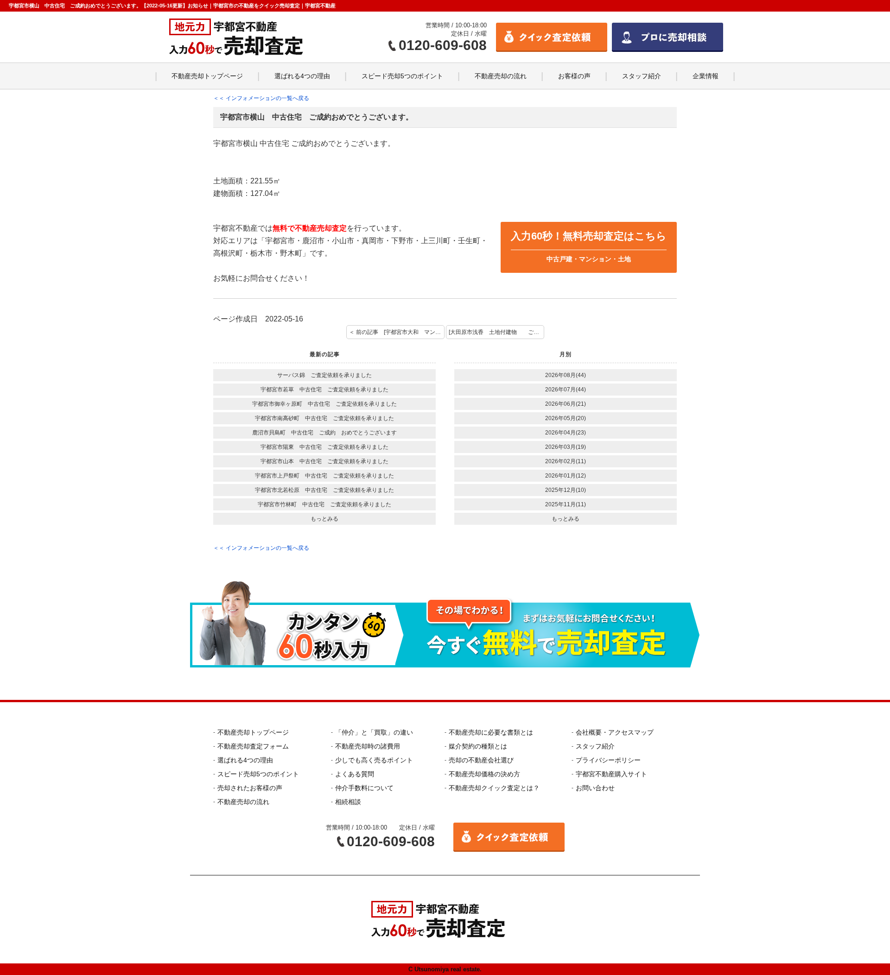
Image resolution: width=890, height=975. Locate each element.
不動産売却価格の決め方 (484, 774)
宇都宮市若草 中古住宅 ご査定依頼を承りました (324, 389)
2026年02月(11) (565, 461)
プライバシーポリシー (608, 760)
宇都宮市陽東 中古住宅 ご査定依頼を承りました (324, 447)
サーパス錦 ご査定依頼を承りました (324, 375)
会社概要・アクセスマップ (615, 732)
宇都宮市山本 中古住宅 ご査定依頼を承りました (324, 461)
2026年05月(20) (565, 418)
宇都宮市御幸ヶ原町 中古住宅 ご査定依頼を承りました (324, 404)
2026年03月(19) (565, 447)
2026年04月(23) (565, 432)
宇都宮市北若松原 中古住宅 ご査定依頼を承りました (324, 490)
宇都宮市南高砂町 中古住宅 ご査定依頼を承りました (324, 418)
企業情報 (705, 76)
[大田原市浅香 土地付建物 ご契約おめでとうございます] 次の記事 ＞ (496, 332)
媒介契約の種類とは (478, 746)
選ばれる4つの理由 (302, 76)
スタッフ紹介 (641, 76)
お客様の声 (574, 76)
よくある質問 (354, 774)
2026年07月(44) (565, 389)
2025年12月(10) (565, 490)
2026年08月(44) (565, 375)
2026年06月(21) (565, 404)
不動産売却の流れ (501, 76)
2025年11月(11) (565, 504)
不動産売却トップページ (207, 76)
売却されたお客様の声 (249, 788)
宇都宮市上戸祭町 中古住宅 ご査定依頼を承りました (324, 475)
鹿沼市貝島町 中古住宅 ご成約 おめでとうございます (324, 432)
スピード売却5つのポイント (402, 76)
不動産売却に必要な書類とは (491, 732)
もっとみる (324, 519)
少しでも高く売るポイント (374, 760)
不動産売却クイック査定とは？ (494, 788)
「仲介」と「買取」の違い (374, 732)
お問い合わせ (595, 788)
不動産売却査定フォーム (253, 746)
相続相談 (348, 801)
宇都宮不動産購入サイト (611, 774)
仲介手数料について (364, 788)
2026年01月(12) (565, 475)
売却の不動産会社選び (481, 760)
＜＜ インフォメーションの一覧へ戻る (261, 98)
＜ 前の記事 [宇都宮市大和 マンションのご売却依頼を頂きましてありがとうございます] (397, 332)
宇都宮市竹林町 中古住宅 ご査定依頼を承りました (324, 504)
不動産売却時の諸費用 (367, 746)
